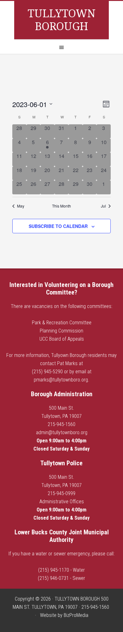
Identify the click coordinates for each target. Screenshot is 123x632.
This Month (61, 205)
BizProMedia (76, 615)
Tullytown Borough (62, 20)
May (20, 205)
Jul (103, 205)
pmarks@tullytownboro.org (61, 380)
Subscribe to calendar (58, 226)
